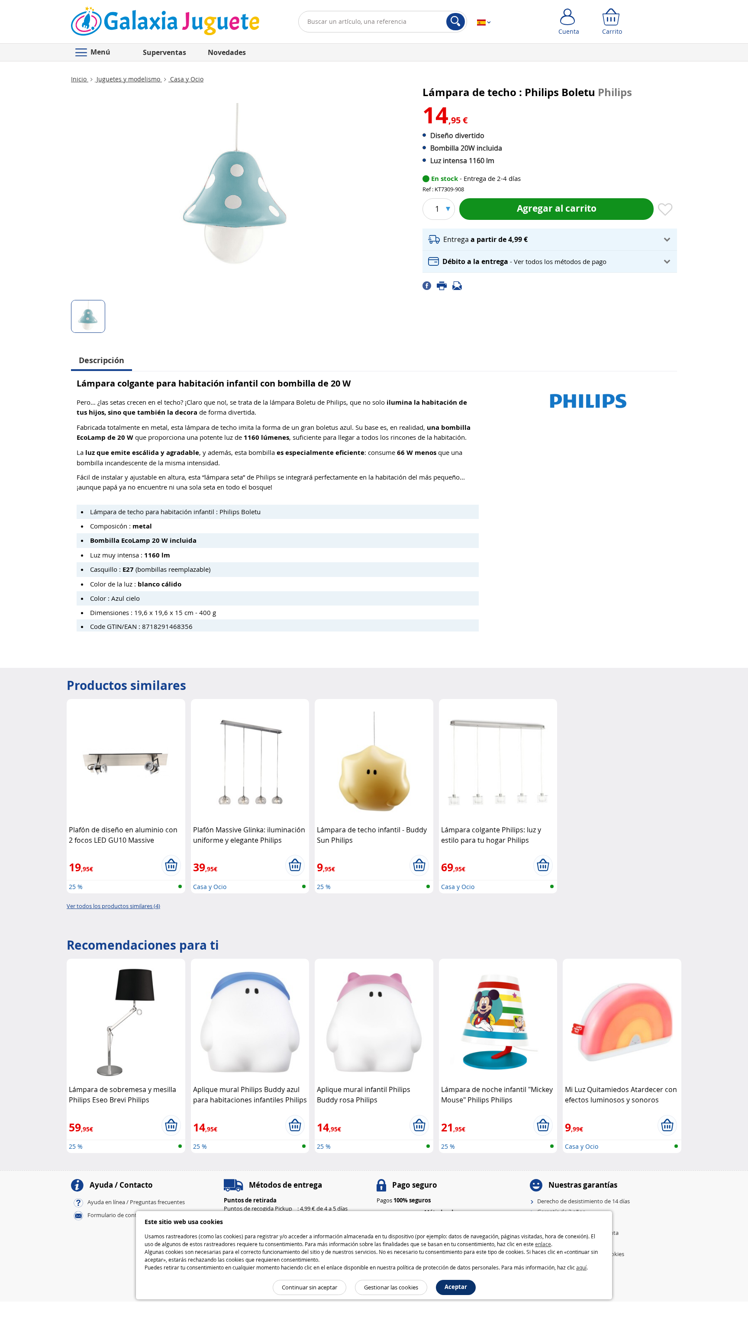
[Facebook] (429, 285)
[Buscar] (455, 21)
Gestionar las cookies (391, 1287)
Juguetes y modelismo (128, 79)
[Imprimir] (444, 285)
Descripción (101, 360)
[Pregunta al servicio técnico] (459, 285)
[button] (549, 240)
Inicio (79, 79)
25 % (76, 887)
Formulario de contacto (117, 1215)
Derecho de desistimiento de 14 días (583, 1201)
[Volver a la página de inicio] (165, 23)
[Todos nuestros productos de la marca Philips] (588, 396)
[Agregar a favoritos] (665, 210)
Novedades (227, 52)
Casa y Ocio (185, 79)
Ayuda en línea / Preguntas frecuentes (136, 1202)
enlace (543, 1243)
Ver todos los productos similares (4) (113, 906)
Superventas (164, 52)
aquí (581, 1267)
